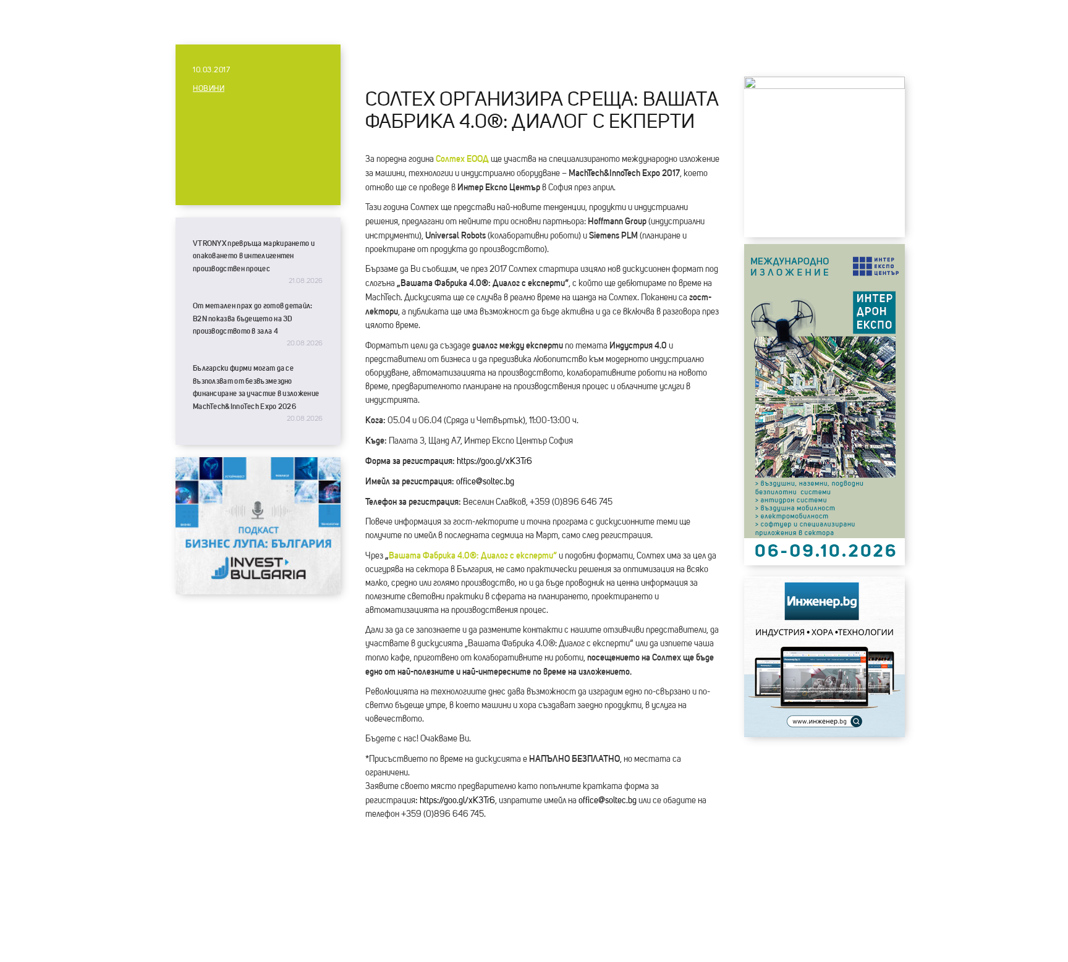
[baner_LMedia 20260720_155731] (824, 86)
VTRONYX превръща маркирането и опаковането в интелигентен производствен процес (254, 256)
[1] (824, 734)
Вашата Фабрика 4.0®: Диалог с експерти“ (473, 555)
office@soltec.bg (485, 482)
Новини (208, 89)
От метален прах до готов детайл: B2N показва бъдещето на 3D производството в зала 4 (253, 318)
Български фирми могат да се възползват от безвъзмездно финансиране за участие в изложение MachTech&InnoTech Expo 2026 (256, 387)
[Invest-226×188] (258, 591)
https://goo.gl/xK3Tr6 (494, 461)
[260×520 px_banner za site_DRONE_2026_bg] (824, 562)
